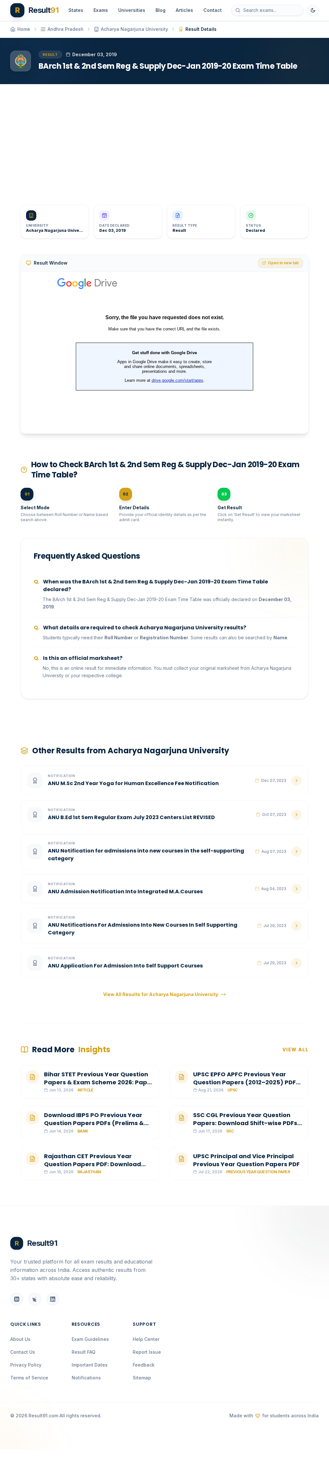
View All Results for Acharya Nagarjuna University (160, 994)
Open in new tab (283, 262)
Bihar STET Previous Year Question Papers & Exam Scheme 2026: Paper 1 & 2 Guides (99, 1082)
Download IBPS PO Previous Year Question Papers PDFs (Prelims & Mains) (94, 1123)
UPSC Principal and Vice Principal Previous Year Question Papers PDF (246, 1160)
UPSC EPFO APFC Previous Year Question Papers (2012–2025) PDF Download (244, 1082)
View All (295, 1049)
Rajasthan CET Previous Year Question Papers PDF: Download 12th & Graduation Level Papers (92, 1164)
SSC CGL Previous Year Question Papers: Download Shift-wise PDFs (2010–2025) (245, 1123)
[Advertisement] (164, 139)
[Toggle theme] (313, 10)
